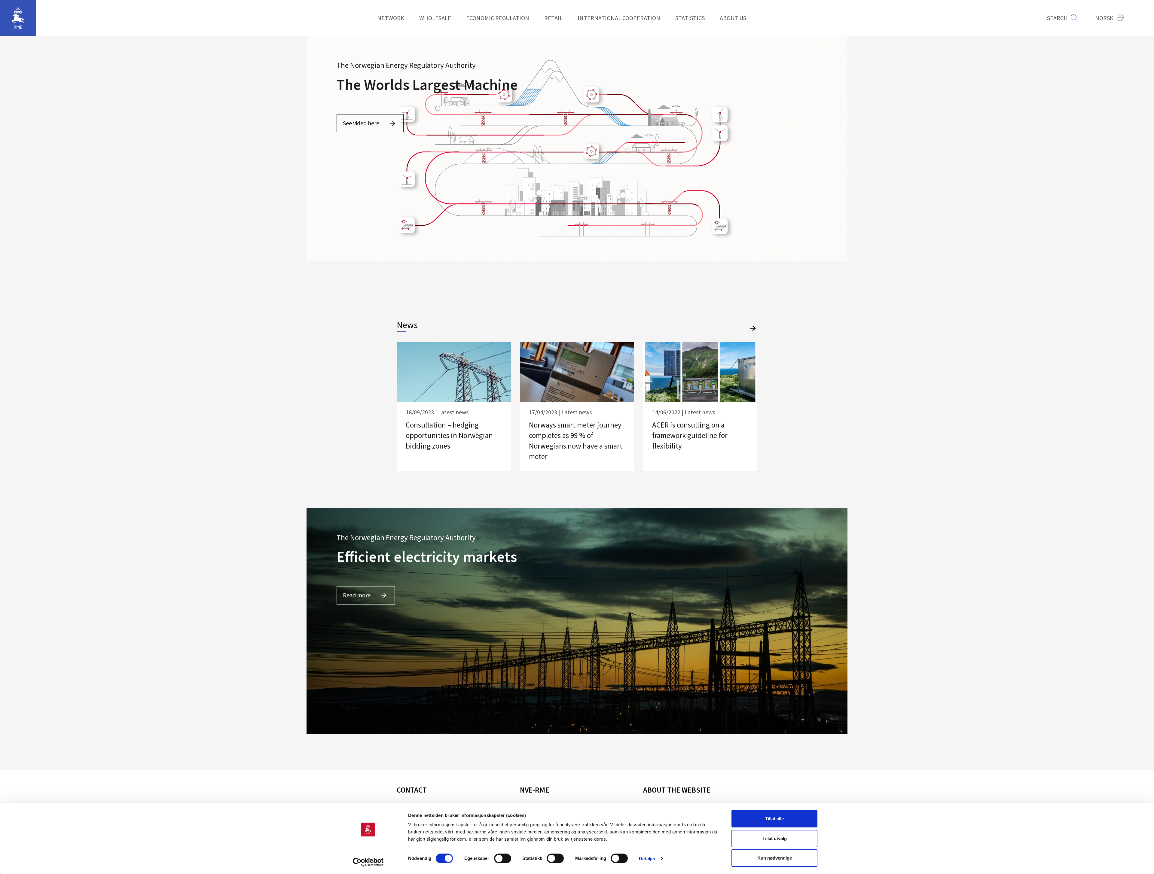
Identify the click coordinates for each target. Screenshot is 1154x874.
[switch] (502, 858)
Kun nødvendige (774, 857)
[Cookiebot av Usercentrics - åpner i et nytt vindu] (368, 862)
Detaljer (647, 858)
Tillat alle (774, 818)
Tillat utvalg (774, 838)
